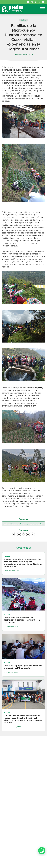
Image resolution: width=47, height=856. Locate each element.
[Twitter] (19, 534)
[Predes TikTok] (35, 2)
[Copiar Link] (33, 534)
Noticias (24, 20)
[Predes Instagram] (32, 2)
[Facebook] (14, 534)
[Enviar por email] (28, 534)
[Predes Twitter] (39, 2)
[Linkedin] (23, 534)
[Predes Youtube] (43, 2)
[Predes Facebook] (28, 2)
